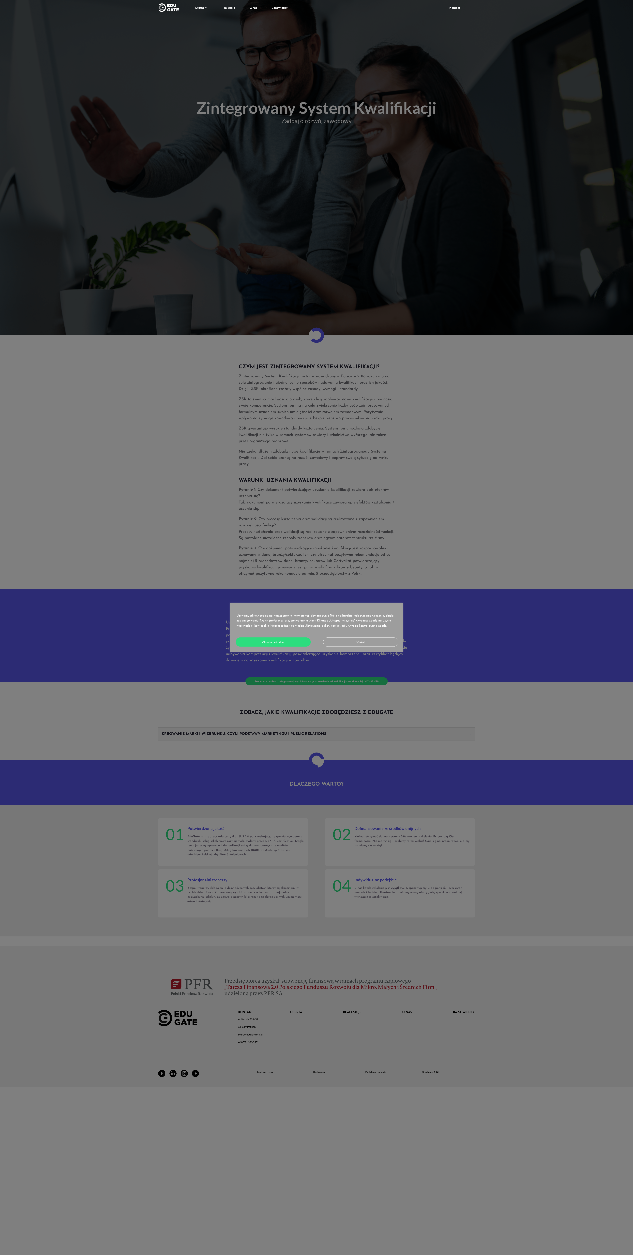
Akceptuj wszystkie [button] (273, 642)
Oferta (199, 7)
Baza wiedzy (279, 7)
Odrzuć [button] (360, 642)
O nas (253, 7)
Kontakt (454, 7)
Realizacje (228, 7)
